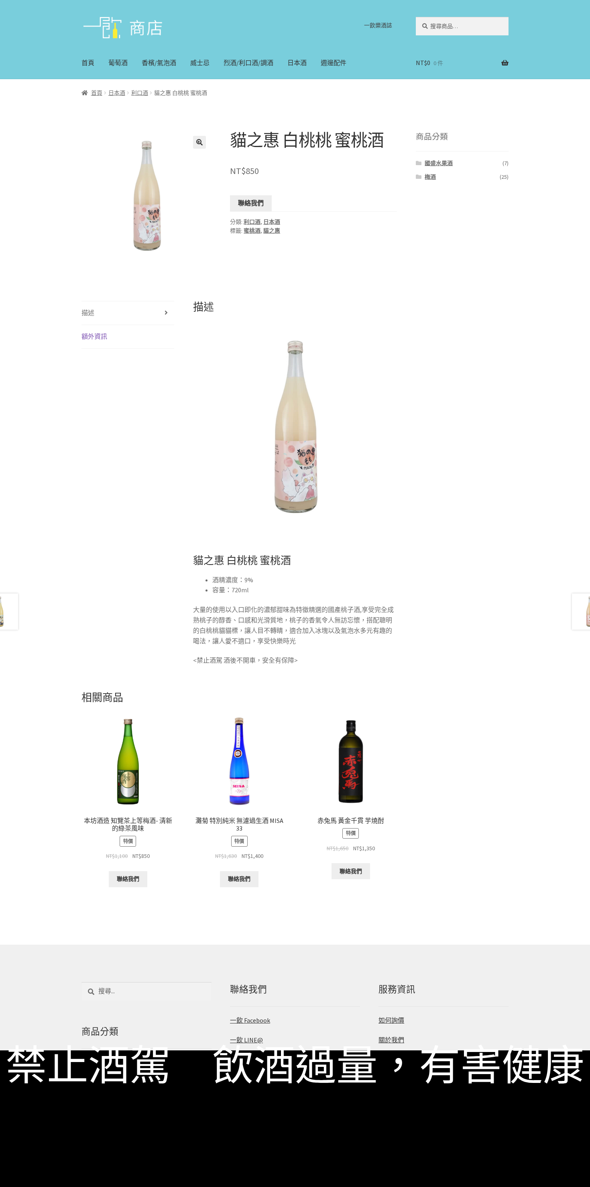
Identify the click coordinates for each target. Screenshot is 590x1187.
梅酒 (430, 176)
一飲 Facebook (250, 1020)
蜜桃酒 (252, 230)
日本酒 (297, 63)
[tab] (127, 313)
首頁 (87, 63)
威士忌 (200, 63)
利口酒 (139, 92)
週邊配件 (333, 63)
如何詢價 (391, 1020)
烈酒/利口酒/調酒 (248, 63)
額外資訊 (94, 336)
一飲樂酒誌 (378, 25)
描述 (87, 313)
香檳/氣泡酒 (159, 63)
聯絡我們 (251, 203)
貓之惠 (271, 230)
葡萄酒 (118, 63)
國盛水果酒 (439, 163)
